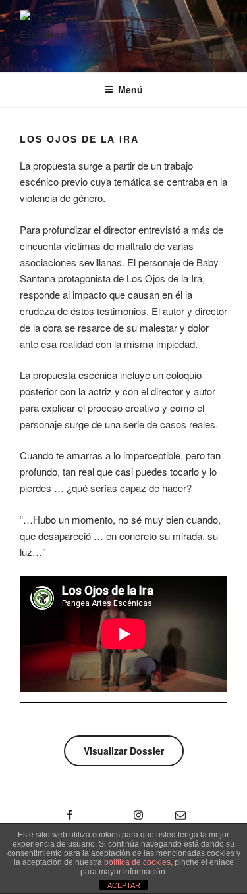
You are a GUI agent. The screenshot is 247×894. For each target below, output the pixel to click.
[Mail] (171, 811)
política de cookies (137, 862)
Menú (130, 89)
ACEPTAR (123, 885)
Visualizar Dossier (124, 750)
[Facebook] (47, 811)
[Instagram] (116, 811)
